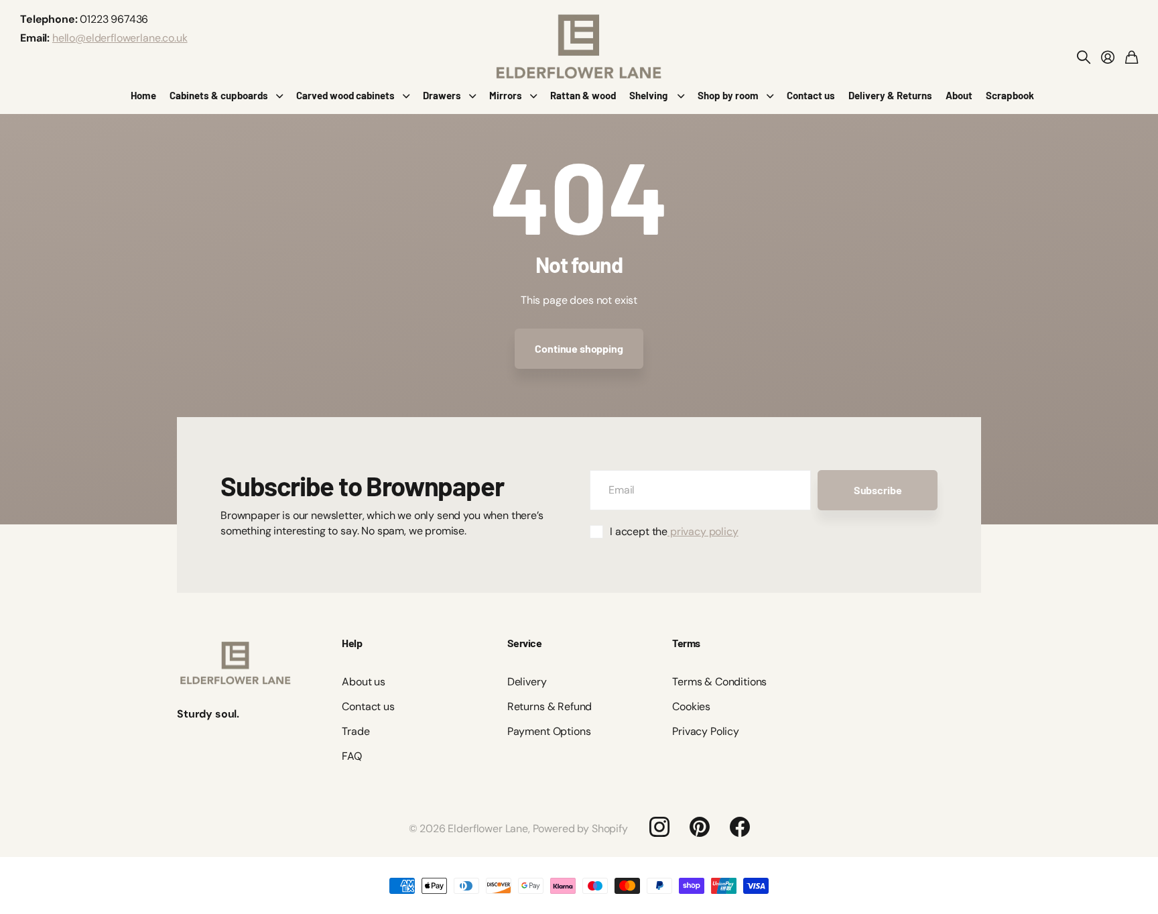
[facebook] (740, 827)
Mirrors (505, 95)
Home (143, 95)
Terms (686, 642)
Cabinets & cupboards (219, 95)
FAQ (352, 756)
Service (524, 642)
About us (363, 682)
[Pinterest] (700, 827)
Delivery (527, 682)
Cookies (691, 706)
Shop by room (728, 95)
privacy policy (702, 531)
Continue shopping (579, 348)
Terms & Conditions (719, 682)
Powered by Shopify (580, 828)
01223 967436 (114, 19)
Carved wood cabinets (345, 95)
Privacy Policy (705, 731)
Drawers (442, 95)
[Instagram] (659, 827)
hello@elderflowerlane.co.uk (120, 38)
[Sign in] (1107, 57)
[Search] (1083, 57)
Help (352, 642)
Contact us (811, 95)
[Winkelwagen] (1131, 57)
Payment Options (549, 731)
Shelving (649, 95)
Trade (355, 731)
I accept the (674, 531)
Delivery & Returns (890, 95)
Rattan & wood (583, 95)
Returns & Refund (549, 706)
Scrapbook (1010, 95)
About (959, 95)
